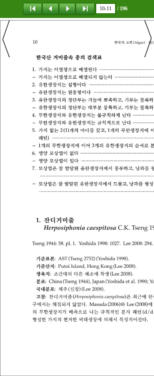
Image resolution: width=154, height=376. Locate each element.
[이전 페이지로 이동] (50, 9)
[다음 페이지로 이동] (67, 9)
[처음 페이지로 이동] (32, 9)
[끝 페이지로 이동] (85, 9)
